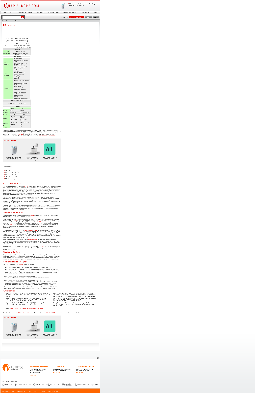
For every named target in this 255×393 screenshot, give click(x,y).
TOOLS (96, 12)
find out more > (34, 375)
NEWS (12, 12)
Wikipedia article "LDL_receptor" (53, 312)
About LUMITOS (59, 367)
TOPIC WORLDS (85, 12)
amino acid (42, 246)
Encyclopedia (9, 20)
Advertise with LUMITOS (85, 367)
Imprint (29, 391)
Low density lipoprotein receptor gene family (31, 308)
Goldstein (20, 134)
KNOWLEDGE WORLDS (70, 12)
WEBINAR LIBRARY (53, 12)
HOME (4, 12)
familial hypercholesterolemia (47, 136)
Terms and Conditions (39, 391)
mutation (21, 264)
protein (32, 215)
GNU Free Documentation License (26, 312)
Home (3, 20)
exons (31, 255)
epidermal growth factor (30, 230)
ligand (11, 224)
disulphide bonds (41, 222)
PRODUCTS (40, 12)
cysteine (15, 220)
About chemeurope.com (39, 367)
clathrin (26, 186)
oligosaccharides (32, 239)
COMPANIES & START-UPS (25, 12)
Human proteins (14, 308)
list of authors (65, 312)
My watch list (64, 17)
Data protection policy (53, 391)
